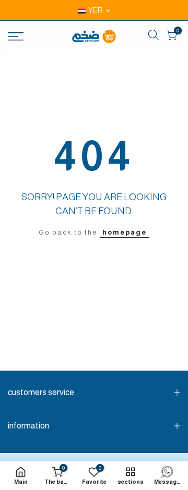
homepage (124, 232)
